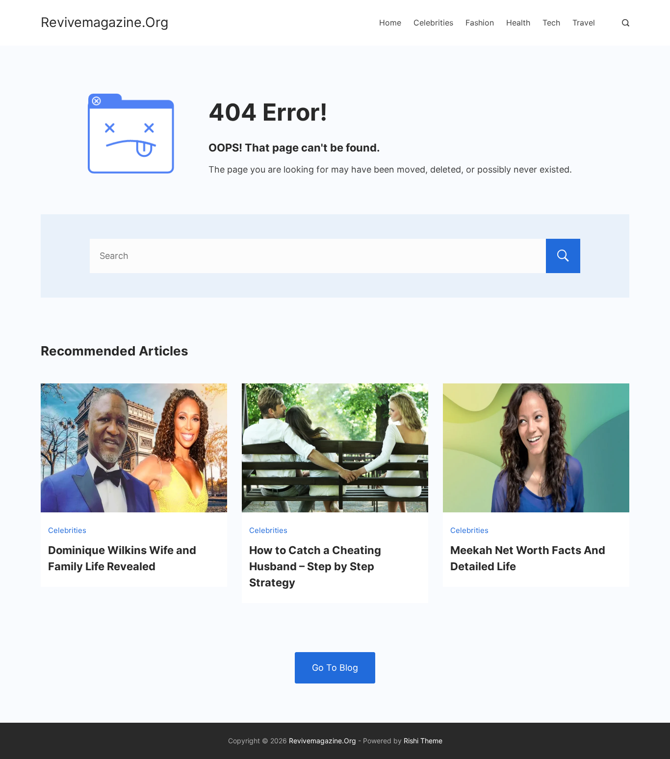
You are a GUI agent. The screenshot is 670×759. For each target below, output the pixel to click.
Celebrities (433, 22)
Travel (583, 22)
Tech (551, 22)
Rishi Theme (423, 740)
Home (390, 22)
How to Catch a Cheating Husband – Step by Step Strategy (315, 566)
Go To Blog (335, 667)
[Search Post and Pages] (625, 22)
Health (518, 22)
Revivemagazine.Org (104, 22)
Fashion (479, 22)
